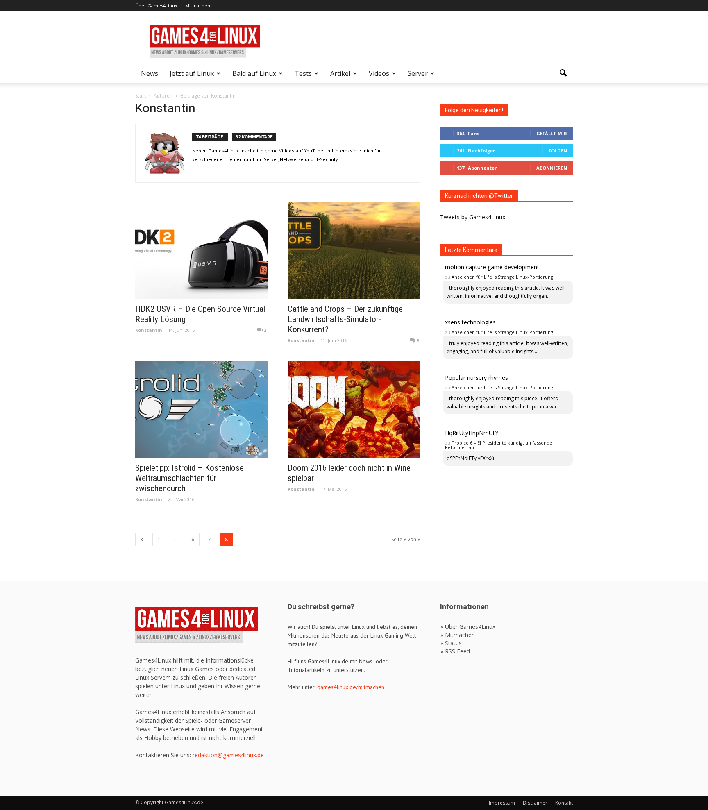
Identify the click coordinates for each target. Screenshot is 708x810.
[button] (563, 73)
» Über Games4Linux (467, 627)
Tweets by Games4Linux (472, 217)
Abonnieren (551, 168)
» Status (451, 643)
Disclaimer (535, 802)
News (149, 73)
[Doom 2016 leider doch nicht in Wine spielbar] (354, 409)
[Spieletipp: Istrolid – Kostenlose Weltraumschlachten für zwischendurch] (201, 409)
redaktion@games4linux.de (228, 755)
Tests (303, 73)
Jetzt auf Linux (192, 73)
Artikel (340, 73)
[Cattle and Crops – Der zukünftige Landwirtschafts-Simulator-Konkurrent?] (354, 250)
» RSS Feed (455, 651)
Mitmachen (197, 5)
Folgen (558, 150)
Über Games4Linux (156, 5)
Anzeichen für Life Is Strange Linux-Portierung (502, 277)
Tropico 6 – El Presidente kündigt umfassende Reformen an (498, 445)
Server (418, 73)
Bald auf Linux (254, 73)
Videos (379, 73)
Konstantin (148, 330)
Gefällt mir (551, 133)
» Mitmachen (457, 635)
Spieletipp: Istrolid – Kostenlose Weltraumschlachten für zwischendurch (189, 478)
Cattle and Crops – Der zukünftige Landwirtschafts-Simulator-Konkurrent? (345, 319)
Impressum (502, 802)
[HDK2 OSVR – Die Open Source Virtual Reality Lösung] (201, 250)
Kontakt (564, 802)
